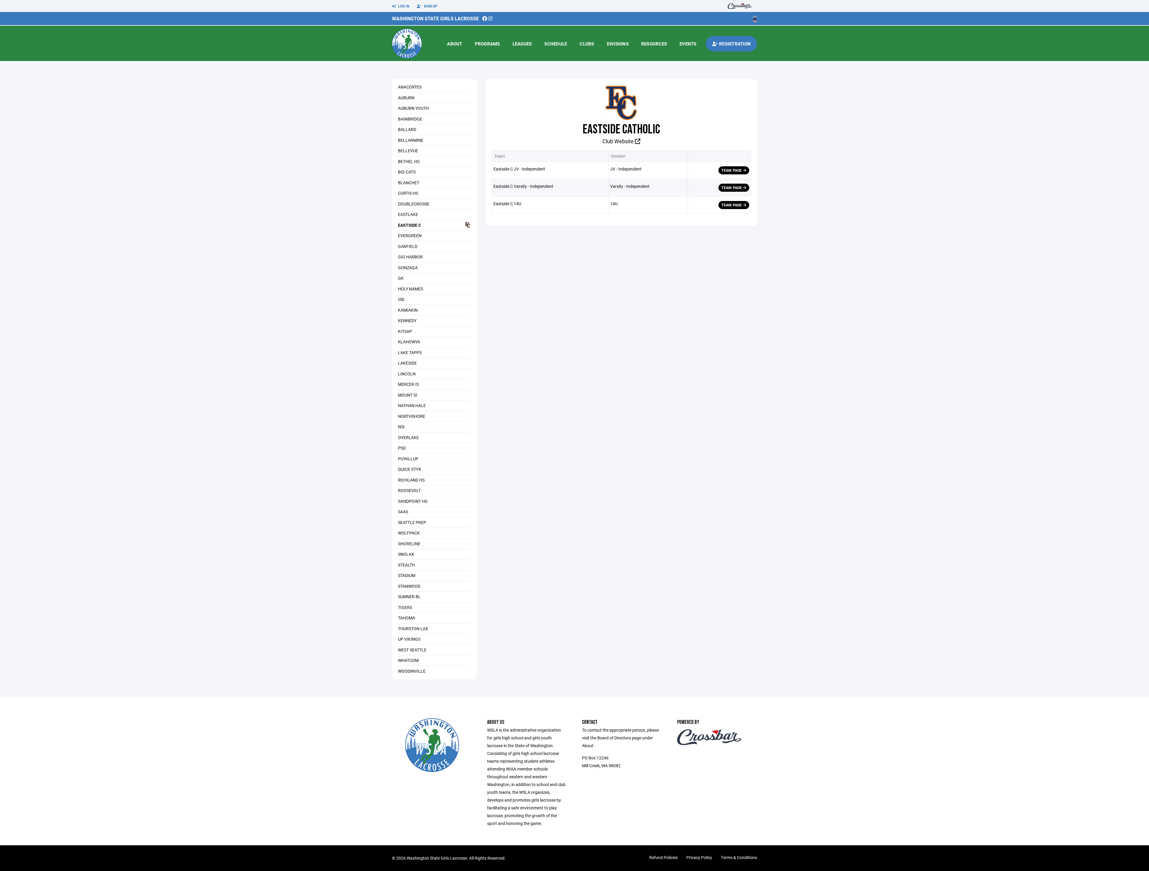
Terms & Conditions (739, 857)
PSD (402, 448)
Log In (403, 6)
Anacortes (410, 87)
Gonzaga (408, 267)
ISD (401, 299)
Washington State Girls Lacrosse (435, 18)
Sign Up (430, 6)
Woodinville (411, 671)
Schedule (555, 44)
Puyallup (408, 459)
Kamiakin (408, 310)
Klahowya (409, 342)
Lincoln (407, 374)
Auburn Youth (413, 108)
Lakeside (407, 363)
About (454, 44)
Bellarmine (410, 140)
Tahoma (406, 618)
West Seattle (412, 650)
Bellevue (408, 150)
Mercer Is (408, 384)
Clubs (587, 44)
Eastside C (409, 225)
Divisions (618, 44)
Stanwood (409, 586)
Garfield (407, 246)
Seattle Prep (412, 522)
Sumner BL (409, 596)
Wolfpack (409, 533)
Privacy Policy (699, 857)
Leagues (522, 44)
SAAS (403, 511)
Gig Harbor (410, 257)
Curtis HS (408, 193)
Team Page (732, 170)
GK (401, 278)
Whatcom (408, 660)
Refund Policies (663, 857)
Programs (487, 44)
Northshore (411, 416)
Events (688, 44)
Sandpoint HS (412, 501)
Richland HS (411, 480)
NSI (401, 427)
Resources (654, 44)
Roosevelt (409, 490)
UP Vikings (409, 639)
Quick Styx (409, 469)
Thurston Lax (413, 628)
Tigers (405, 607)
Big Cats (407, 172)
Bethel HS (409, 161)
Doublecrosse (413, 204)
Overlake (408, 437)
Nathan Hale (412, 405)
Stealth (406, 565)
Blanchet (408, 182)
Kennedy (407, 320)
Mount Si (407, 395)
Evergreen (410, 235)
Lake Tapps (410, 352)
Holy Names (410, 289)
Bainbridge (410, 119)
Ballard (407, 129)
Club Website (618, 141)
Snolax (406, 554)
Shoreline (409, 543)
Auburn (406, 97)
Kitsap (405, 331)
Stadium (406, 575)
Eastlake (408, 214)
